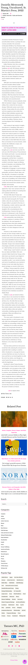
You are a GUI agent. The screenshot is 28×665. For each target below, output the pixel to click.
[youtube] (19, 646)
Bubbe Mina (4, 582)
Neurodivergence (5, 554)
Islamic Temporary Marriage (8, 602)
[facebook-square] (9, 646)
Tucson (8, 615)
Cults (5, 186)
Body (2, 525)
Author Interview (7, 15)
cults (11, 295)
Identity (14, 599)
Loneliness (4, 604)
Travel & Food (4, 563)
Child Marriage (4, 530)
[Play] (3, 33)
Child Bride (11, 582)
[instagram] (15, 646)
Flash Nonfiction (4, 537)
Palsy (3, 607)
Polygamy (19, 607)
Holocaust (12, 596)
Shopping (3, 561)
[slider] (24, 33)
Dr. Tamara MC (17, 591)
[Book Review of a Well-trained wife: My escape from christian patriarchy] (14, 447)
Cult (3, 585)
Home (2, 544)
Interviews (20, 599)
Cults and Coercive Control (7, 532)
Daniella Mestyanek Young (7, 588)
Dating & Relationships (6, 535)
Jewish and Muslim (5, 549)
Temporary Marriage (11, 613)
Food (24, 593)
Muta (17, 604)
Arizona (3, 580)
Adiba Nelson (5, 577)
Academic (3, 514)
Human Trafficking (5, 547)
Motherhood (4, 551)
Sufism (3, 613)
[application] (14, 33)
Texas (19, 613)
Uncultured (14, 615)
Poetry (2, 558)
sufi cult (23, 610)
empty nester (4, 593)
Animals (3, 518)
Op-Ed (2, 556)
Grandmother (4, 539)
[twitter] (12, 646)
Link (9, 390)
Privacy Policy (14, 660)
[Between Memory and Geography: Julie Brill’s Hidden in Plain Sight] (14, 476)
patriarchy (8, 607)
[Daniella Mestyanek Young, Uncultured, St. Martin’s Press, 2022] (10, 13)
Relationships (17, 610)
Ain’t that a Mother (18, 577)
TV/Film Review (4, 565)
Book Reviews (4, 528)
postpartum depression (7, 610)
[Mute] (21, 33)
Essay (10, 593)
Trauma (3, 615)
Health (2, 542)
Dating (16, 588)
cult (9, 68)
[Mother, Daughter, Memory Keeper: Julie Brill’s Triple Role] (14, 419)
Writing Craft (4, 568)
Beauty (2, 523)
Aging (2, 516)
